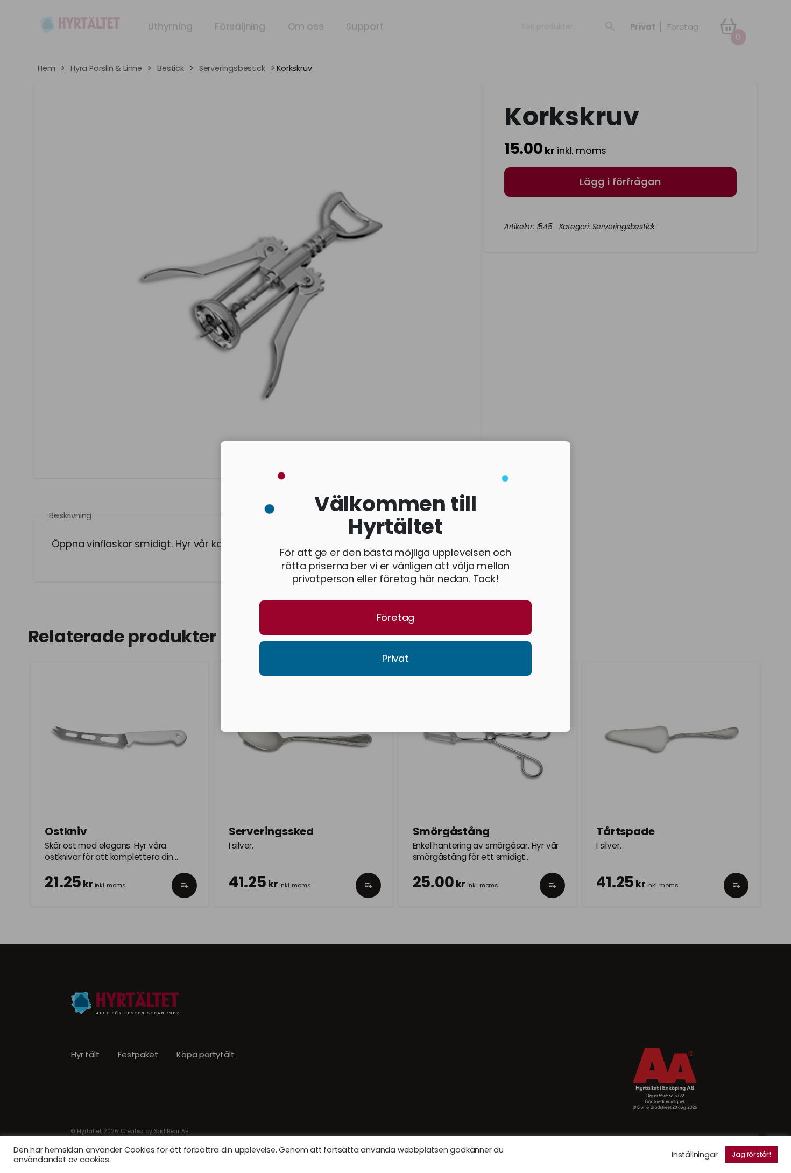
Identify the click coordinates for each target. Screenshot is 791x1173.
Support (365, 26)
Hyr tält (85, 1054)
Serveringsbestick (232, 68)
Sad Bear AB (171, 1131)
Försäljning (240, 26)
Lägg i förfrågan (620, 181)
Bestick (170, 68)
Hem (46, 68)
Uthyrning (170, 26)
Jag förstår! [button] (751, 1154)
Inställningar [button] (694, 1155)
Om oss (306, 26)
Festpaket (138, 1054)
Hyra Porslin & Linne (106, 68)
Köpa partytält (205, 1054)
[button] (184, 895)
